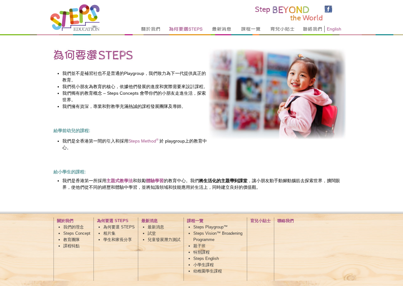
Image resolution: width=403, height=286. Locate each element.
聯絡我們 (285, 220)
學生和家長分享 (117, 239)
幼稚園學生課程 (207, 271)
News (221, 29)
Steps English (206, 258)
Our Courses (251, 29)
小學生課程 (203, 264)
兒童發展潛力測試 (164, 239)
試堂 (152, 233)
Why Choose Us (186, 29)
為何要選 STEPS (119, 227)
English (334, 28)
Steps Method (143, 140)
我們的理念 (73, 227)
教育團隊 (71, 239)
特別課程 (201, 252)
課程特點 (71, 246)
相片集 (109, 233)
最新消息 (156, 227)
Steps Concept (76, 233)
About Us (151, 29)
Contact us (315, 29)
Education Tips (282, 29)
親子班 (199, 246)
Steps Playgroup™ (210, 227)
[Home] (74, 29)
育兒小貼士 (260, 220)
